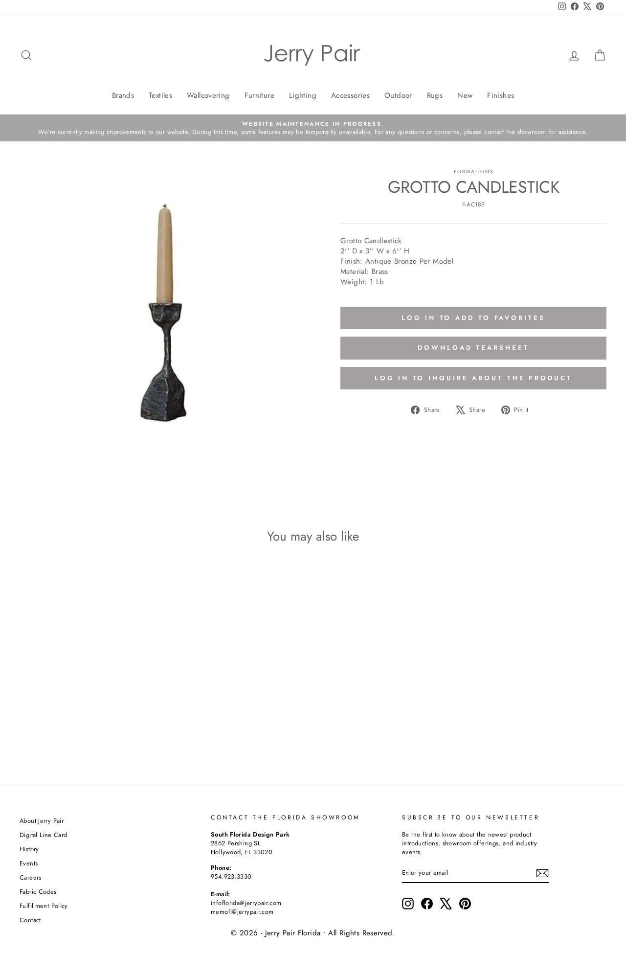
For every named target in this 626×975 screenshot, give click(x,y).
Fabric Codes (38, 891)
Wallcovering (208, 95)
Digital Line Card (43, 834)
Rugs (435, 95)
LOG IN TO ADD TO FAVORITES (473, 317)
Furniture (259, 95)
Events (29, 863)
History (29, 849)
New (464, 95)
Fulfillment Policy (44, 905)
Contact (30, 920)
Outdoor (398, 95)
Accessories (350, 95)
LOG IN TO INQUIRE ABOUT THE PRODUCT (473, 378)
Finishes (500, 95)
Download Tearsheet (473, 347)
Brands (123, 95)
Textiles (160, 95)
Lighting (302, 95)
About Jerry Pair (42, 820)
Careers (31, 877)
